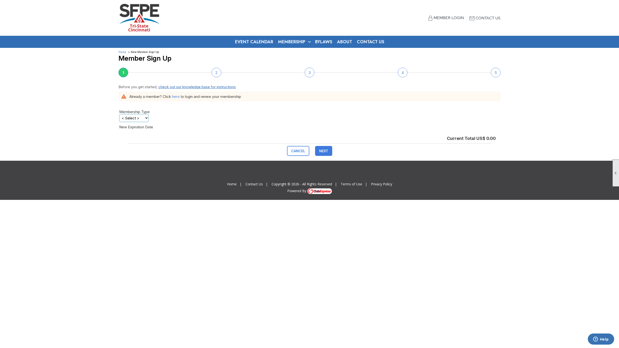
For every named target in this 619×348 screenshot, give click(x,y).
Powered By (297, 190)
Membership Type (134, 111)
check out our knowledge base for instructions (197, 87)
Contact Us (488, 18)
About (344, 42)
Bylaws (323, 42)
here (176, 96)
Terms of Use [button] (351, 184)
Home (122, 52)
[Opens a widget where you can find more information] (601, 340)
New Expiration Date (136, 127)
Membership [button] (291, 42)
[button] (298, 151)
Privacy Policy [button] (381, 184)
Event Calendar (254, 42)
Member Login (449, 17)
